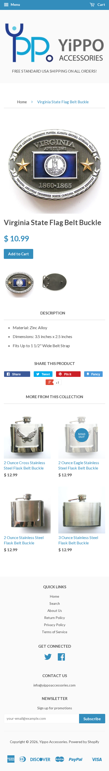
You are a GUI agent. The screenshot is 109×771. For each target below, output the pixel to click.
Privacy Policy (54, 625)
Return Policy (54, 618)
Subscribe (92, 718)
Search (54, 603)
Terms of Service (54, 632)
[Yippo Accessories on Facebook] (61, 659)
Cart (101, 4)
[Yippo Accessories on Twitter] (48, 659)
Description (52, 313)
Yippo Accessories (53, 742)
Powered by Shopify (84, 742)
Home (22, 101)
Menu (15, 4)
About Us (54, 611)
